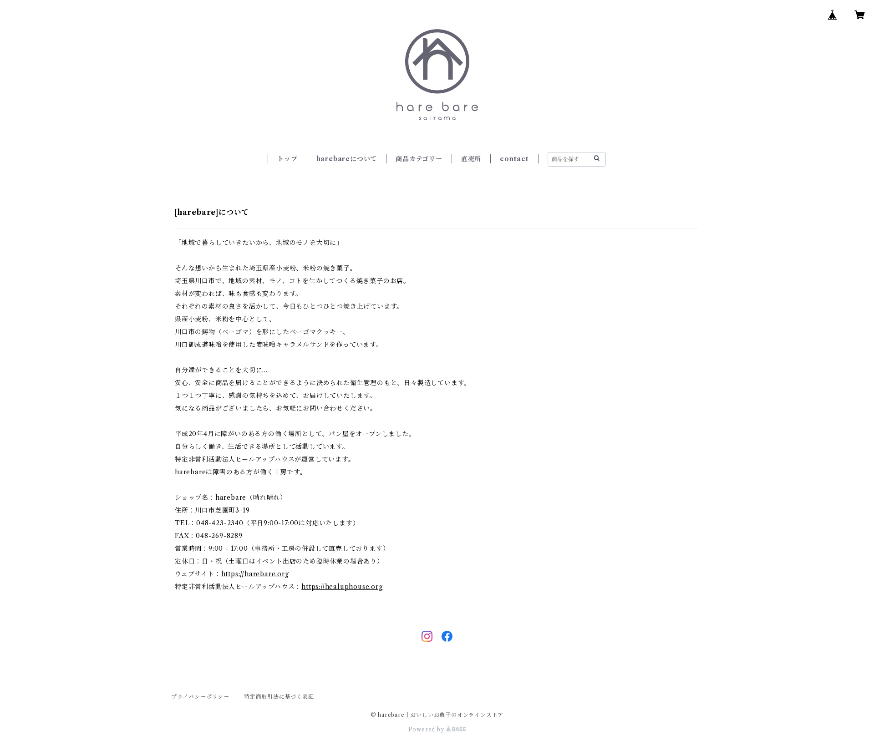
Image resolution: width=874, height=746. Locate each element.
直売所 (471, 159)
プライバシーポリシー (200, 696)
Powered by (427, 729)
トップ (287, 159)
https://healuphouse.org (341, 587)
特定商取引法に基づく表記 (279, 696)
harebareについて (346, 159)
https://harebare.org (255, 574)
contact (514, 159)
